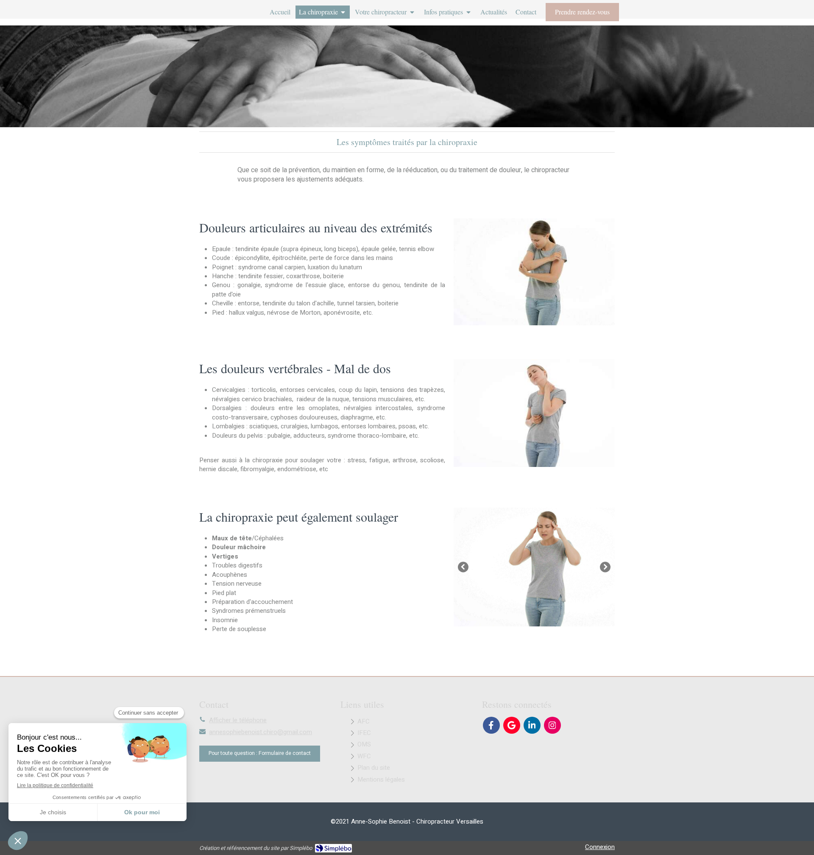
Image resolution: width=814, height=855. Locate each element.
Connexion (600, 847)
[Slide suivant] (605, 567)
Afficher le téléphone (238, 720)
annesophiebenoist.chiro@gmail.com (260, 732)
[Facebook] (491, 725)
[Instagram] (552, 725)
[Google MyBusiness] (511, 725)
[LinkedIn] (532, 725)
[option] (534, 567)
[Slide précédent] (463, 567)
